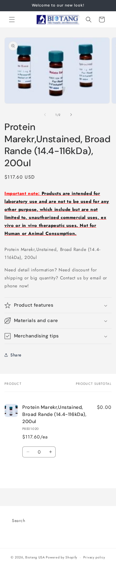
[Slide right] (71, 114)
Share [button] (15, 355)
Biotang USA (35, 557)
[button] (11, 19)
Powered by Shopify (61, 557)
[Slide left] (44, 114)
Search (18, 520)
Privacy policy (94, 557)
